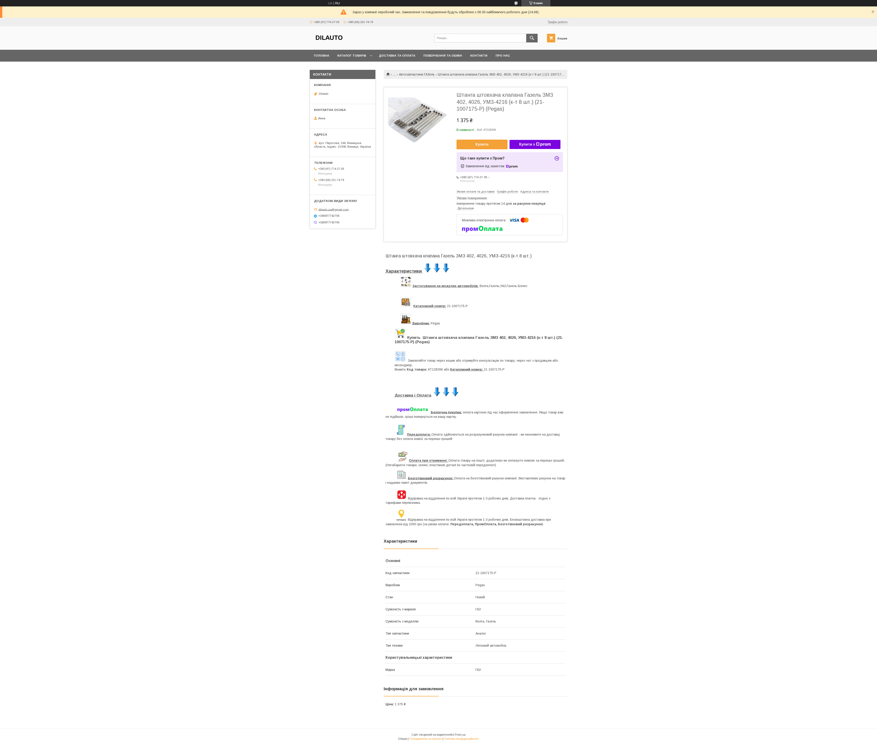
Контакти (478, 55)
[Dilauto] (329, 44)
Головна (321, 55)
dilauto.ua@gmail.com (333, 209)
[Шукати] (532, 38)
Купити (482, 144)
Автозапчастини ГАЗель (417, 74)
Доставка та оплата (397, 55)
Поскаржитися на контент (425, 738)
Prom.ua (460, 734)
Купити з (527, 144)
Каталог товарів (351, 55)
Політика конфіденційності (461, 738)
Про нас (503, 55)
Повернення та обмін (442, 55)
